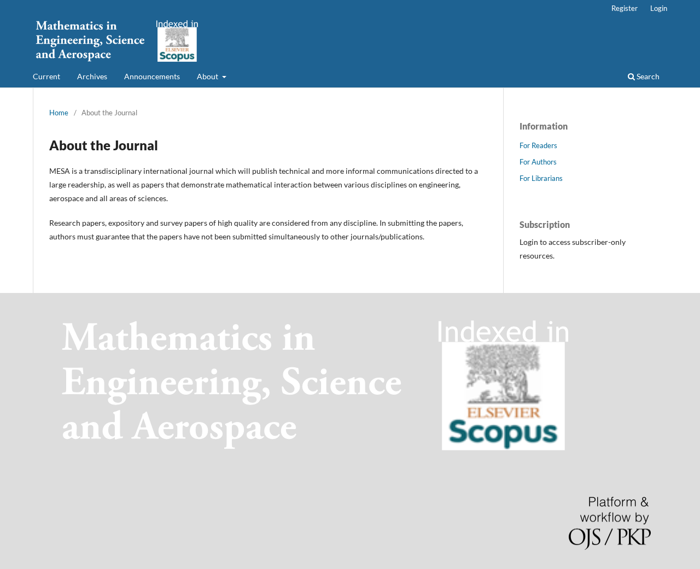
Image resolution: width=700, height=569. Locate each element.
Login (658, 8)
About (208, 76)
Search (647, 76)
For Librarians (541, 178)
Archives (92, 76)
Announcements (152, 76)
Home (58, 112)
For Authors (538, 161)
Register (624, 8)
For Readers (538, 145)
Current (46, 76)
